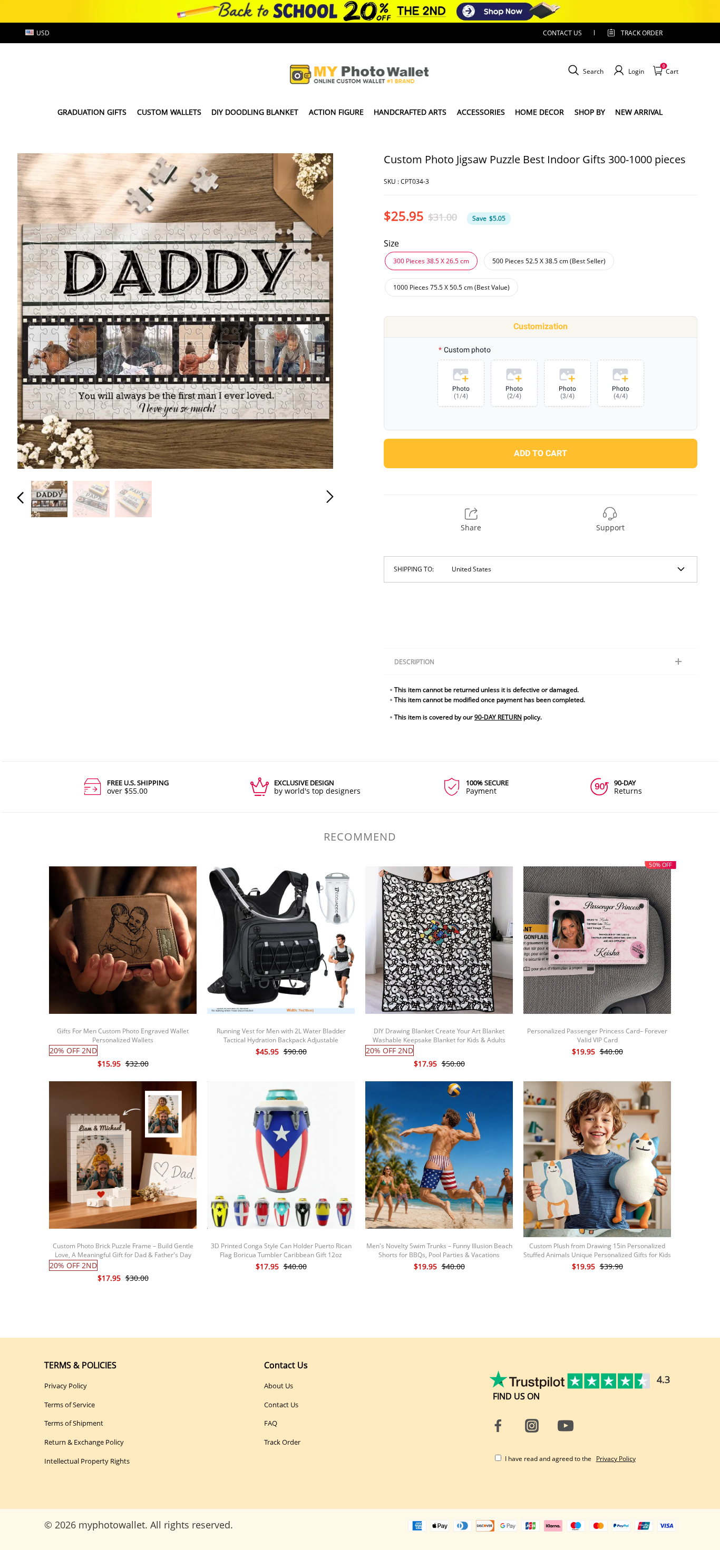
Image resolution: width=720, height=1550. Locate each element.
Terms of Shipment (73, 1423)
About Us (278, 1385)
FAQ (270, 1423)
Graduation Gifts (92, 112)
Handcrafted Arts (410, 112)
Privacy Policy (65, 1385)
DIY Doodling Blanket (254, 112)
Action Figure (336, 112)
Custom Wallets (169, 112)
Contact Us (281, 1404)
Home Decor (539, 112)
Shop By (590, 112)
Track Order (642, 32)
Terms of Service (69, 1404)
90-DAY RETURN (498, 717)
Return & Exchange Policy (84, 1442)
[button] (41, 311)
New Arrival (639, 112)
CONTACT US (562, 32)
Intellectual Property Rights (87, 1461)
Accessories (481, 112)
